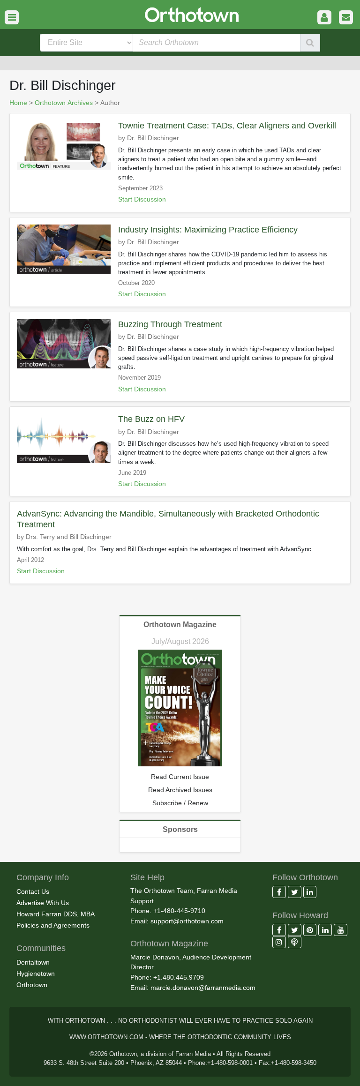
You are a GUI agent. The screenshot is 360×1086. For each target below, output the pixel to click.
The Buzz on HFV (151, 419)
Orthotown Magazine (180, 625)
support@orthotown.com (187, 921)
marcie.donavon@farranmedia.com (202, 987)
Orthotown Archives (64, 102)
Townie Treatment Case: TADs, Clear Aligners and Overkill (227, 125)
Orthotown (31, 985)
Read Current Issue (180, 776)
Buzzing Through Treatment (170, 324)
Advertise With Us (42, 902)
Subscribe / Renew (180, 803)
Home (18, 102)
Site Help (147, 877)
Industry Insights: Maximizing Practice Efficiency (208, 229)
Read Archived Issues (180, 790)
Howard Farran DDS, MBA (55, 914)
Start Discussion (142, 199)
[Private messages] (346, 18)
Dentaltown (33, 962)
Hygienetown (35, 973)
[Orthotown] (180, 14)
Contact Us (32, 891)
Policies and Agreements (53, 925)
